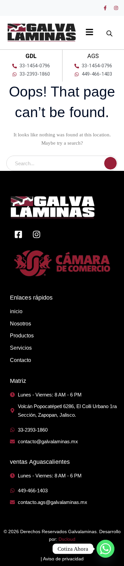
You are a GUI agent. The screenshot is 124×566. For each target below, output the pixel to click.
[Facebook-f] (105, 8)
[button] (89, 32)
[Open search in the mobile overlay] (109, 30)
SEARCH (110, 163)
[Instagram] (116, 8)
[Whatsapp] (105, 549)
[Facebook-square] (18, 234)
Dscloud (67, 539)
